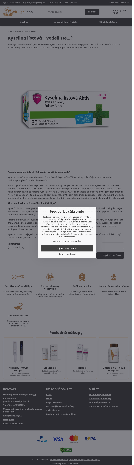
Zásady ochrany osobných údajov (67, 241)
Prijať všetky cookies (67, 248)
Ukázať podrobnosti (67, 254)
